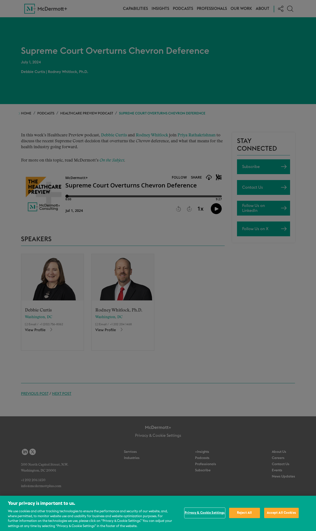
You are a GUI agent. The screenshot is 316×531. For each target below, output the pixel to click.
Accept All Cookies (281, 512)
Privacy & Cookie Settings (205, 512)
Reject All (244, 512)
